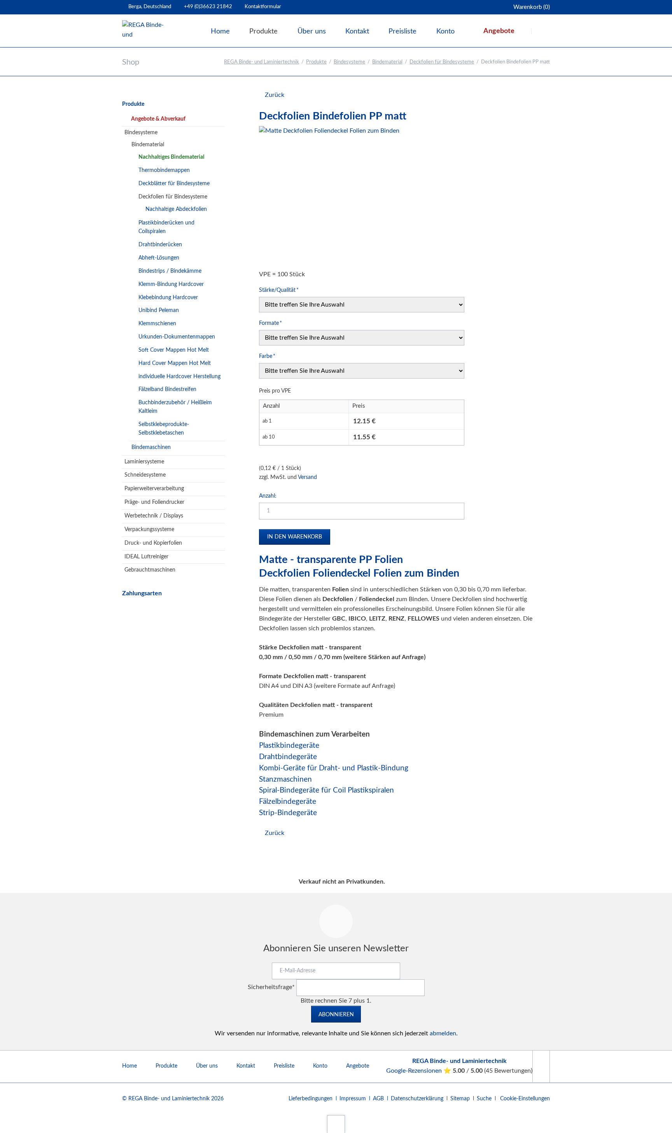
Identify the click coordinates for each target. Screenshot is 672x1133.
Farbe (271, 356)
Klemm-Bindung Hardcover (171, 284)
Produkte (316, 62)
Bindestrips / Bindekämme (169, 271)
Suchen (541, 31)
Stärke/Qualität (279, 290)
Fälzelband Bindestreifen (167, 389)
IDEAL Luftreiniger (146, 556)
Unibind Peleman (158, 310)
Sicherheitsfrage (271, 987)
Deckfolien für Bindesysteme (442, 62)
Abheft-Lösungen (158, 258)
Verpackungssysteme (149, 529)
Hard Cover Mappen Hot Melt (174, 363)
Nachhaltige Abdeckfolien (176, 209)
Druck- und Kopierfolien (153, 543)
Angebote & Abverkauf (158, 119)
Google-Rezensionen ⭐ (419, 1071)
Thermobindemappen (164, 170)
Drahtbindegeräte (288, 757)
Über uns (207, 1066)
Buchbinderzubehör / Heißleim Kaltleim (175, 407)
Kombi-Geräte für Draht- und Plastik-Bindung (333, 768)
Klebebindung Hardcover (168, 297)
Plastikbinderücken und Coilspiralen (166, 227)
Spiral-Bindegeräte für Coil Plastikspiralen (326, 790)
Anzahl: (267, 496)
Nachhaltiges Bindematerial (171, 157)
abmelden (443, 1033)
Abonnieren (336, 1014)
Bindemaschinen (151, 447)
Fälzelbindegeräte (287, 801)
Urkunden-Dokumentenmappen (176, 337)
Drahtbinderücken (160, 244)
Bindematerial (387, 62)
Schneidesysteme (145, 475)
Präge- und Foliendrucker (154, 502)
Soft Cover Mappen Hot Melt (173, 350)
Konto (320, 1066)
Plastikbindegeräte (289, 745)
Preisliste (284, 1066)
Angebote (357, 1066)
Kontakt (245, 1066)
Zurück (274, 95)
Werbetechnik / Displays (153, 516)
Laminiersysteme (144, 462)
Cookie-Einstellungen (525, 1098)
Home (129, 1066)
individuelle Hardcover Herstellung (179, 376)
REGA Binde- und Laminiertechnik (261, 62)
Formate (271, 323)
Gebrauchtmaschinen (149, 570)
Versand (307, 477)
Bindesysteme (349, 62)
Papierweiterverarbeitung (154, 488)
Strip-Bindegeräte (288, 813)
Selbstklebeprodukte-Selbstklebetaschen (163, 429)
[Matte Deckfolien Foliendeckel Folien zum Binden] (329, 196)
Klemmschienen (157, 323)
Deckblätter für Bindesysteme (174, 183)
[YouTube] (541, 1066)
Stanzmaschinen (285, 779)
